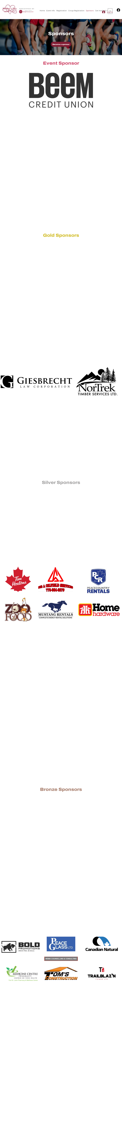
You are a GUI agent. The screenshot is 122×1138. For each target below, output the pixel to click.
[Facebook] (118, 10)
